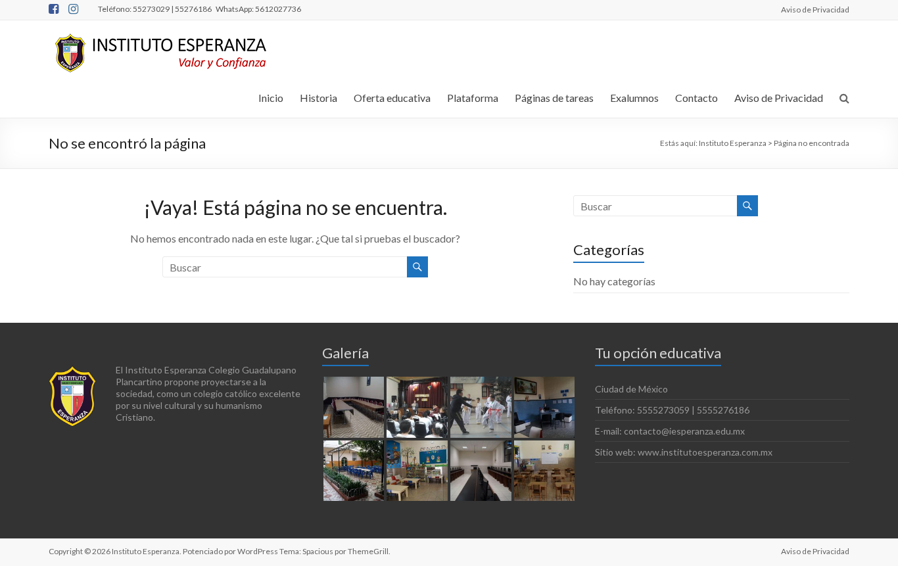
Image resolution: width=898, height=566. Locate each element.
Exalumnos (634, 97)
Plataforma (472, 97)
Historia (318, 97)
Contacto (696, 97)
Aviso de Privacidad (815, 9)
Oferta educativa (392, 97)
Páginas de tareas (554, 97)
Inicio (270, 97)
